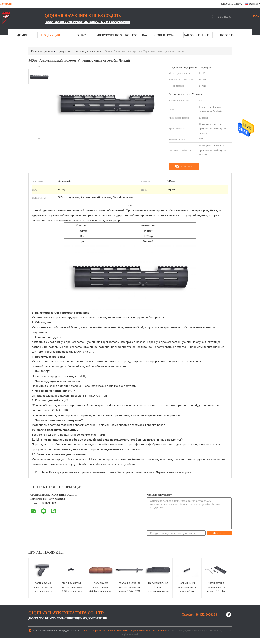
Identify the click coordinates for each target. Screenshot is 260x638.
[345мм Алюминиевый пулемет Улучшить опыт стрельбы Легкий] (39, 76)
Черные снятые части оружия (173, 472)
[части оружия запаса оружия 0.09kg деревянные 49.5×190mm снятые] (100, 570)
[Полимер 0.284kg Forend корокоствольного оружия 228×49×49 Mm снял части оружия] (158, 570)
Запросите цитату (231, 3)
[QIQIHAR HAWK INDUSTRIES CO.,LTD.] (22, 18)
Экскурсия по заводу (110, 35)
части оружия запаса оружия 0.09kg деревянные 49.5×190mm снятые (100, 591)
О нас (81, 35)
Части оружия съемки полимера (136, 472)
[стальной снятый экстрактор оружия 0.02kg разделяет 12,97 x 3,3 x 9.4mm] (71, 570)
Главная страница (42, 51)
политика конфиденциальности (64, 630)
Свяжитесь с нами (169, 35)
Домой (22, 35)
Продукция (50, 35)
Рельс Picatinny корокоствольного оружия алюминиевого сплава (79, 472)
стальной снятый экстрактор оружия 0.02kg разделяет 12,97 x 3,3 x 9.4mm (72, 589)
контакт (186, 166)
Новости (227, 35)
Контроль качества (139, 35)
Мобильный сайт (40, 630)
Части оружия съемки (87, 51)
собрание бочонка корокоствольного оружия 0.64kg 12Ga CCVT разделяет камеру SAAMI (129, 591)
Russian (253, 3)
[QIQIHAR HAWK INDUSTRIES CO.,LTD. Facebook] (229, 614)
